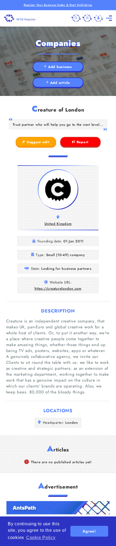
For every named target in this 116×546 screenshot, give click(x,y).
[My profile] (98, 18)
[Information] (87, 18)
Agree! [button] (89, 531)
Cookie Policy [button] (41, 537)
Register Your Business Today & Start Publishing (58, 5)
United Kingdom (58, 223)
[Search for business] (76, 18)
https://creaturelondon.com (58, 288)
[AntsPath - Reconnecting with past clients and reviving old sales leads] (58, 507)
